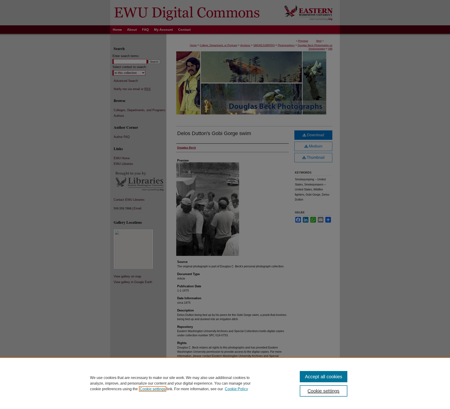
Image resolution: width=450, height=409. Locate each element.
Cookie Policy (236, 389)
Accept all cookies (323, 376)
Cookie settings (152, 389)
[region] (225, 383)
